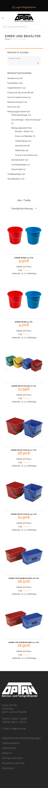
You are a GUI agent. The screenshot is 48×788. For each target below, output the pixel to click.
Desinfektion (13, 83)
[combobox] (24, 208)
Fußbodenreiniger (19, 115)
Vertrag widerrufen (12, 758)
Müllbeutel (20, 150)
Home (7, 39)
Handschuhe (21, 145)
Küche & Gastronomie (17, 97)
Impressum (8, 768)
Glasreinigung (21, 141)
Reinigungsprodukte (16, 111)
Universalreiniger (18, 164)
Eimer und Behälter (23, 136)
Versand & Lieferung (13, 763)
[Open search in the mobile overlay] (24, 26)
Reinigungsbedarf (19, 128)
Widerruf (7, 753)
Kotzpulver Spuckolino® (18, 92)
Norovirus (11, 107)
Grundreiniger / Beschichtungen (26, 120)
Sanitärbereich (17, 160)
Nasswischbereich (15, 102)
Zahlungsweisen (11, 743)
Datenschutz (9, 748)
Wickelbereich (14, 179)
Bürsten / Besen (22, 131)
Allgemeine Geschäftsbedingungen (21, 738)
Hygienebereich (14, 88)
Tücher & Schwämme (24, 155)
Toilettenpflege (14, 174)
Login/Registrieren (25, 7)
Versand (26, 270)
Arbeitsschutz (13, 78)
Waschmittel (17, 169)
